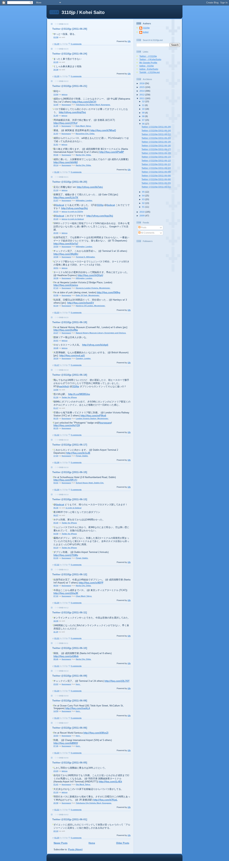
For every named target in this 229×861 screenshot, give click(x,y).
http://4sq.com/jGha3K (65, 593)
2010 (142, 212)
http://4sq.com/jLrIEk (110, 781)
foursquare (66, 105)
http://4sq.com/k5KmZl (95, 732)
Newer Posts (60, 843)
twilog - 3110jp (146, 66)
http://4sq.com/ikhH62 (65, 162)
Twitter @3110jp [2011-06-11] (69, 612)
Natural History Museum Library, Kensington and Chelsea (101, 333)
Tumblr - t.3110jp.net (149, 72)
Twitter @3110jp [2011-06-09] (69, 675)
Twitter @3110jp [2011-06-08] (69, 700)
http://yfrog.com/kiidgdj (95, 344)
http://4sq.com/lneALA (77, 708)
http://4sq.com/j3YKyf (65, 123)
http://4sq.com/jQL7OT (117, 681)
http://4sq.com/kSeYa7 (65, 243)
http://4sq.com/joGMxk (66, 656)
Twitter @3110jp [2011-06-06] (69, 727)
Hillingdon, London (84, 200)
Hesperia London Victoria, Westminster (93, 288)
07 (143, 120)
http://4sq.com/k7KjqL (105, 799)
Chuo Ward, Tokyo (84, 596)
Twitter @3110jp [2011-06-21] (69, 86)
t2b (129, 41)
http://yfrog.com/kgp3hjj (74, 208)
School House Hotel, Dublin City (90, 483)
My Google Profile (148, 62)
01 (143, 207)
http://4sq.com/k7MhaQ (103, 130)
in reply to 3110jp (75, 211)
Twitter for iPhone (69, 397)
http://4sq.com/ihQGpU (90, 275)
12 (143, 101)
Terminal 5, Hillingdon (85, 257)
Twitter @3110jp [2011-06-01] (69, 819)
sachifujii (64, 386)
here (78, 684)
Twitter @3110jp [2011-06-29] (69, 28)
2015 (142, 87)
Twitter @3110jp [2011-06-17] (69, 444)
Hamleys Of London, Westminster (91, 306)
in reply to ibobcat (76, 219)
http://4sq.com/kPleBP (111, 152)
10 (143, 109)
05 (143, 192)
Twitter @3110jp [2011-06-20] (69, 181)
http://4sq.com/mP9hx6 (93, 415)
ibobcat (60, 205)
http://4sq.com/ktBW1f (65, 743)
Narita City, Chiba (83, 155)
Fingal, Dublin (82, 456)
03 (143, 199)
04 (143, 195)
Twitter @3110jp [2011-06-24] (69, 53)
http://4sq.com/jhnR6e (65, 330)
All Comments (147, 233)
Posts (143, 227)
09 (143, 113)
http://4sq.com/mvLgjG (72, 355)
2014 (142, 91)
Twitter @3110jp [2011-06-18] (69, 374)
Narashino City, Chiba (85, 134)
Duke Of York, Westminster (88, 295)
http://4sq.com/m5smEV (80, 302)
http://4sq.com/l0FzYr (65, 480)
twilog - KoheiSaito (148, 69)
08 (143, 116)
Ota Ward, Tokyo (83, 784)
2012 (142, 94)
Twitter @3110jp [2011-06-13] (69, 499)
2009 (142, 215)
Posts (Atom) (75, 849)
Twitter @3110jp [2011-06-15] (69, 472)
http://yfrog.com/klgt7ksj (72, 112)
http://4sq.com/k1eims (65, 285)
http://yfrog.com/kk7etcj (90, 187)
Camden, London (83, 358)
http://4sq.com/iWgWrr (65, 254)
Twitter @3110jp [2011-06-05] (69, 762)
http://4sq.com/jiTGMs (65, 555)
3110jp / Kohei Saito (83, 12)
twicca (64, 94)
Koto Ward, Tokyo (83, 126)
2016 (142, 83)
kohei (145, 32)
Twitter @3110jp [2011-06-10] (69, 648)
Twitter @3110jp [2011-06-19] (69, 322)
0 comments (76, 44)
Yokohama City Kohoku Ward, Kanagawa (94, 803)
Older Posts (122, 843)
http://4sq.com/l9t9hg (108, 292)
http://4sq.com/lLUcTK (65, 197)
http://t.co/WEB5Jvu (79, 394)
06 (143, 124)
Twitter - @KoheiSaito (150, 59)
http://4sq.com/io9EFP (91, 582)
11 (143, 105)
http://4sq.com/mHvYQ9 (66, 425)
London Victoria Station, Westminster (92, 418)
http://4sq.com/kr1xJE (78, 453)
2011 (142, 98)
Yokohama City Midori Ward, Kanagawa (93, 105)
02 (143, 203)
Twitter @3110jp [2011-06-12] (69, 574)
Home (92, 843)
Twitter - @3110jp (148, 56)
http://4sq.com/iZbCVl (84, 101)
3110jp (100, 205)
